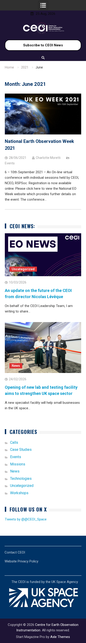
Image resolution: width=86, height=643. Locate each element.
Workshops (19, 493)
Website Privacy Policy (21, 561)
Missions (17, 464)
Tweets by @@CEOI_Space (26, 519)
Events (10, 163)
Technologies (21, 478)
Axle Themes (60, 637)
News (16, 365)
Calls (14, 442)
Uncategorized (23, 269)
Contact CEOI (15, 552)
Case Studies (21, 449)
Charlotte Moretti (48, 158)
